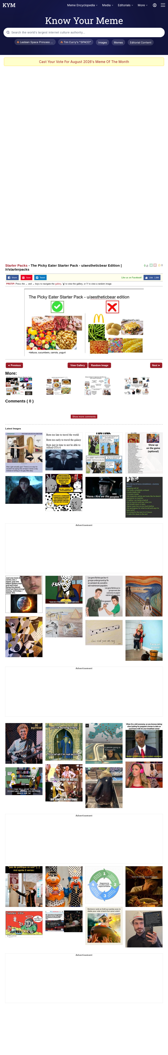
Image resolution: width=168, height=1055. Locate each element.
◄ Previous (14, 365)
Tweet (41, 278)
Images (102, 42)
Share (13, 278)
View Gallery (77, 365)
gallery (58, 284)
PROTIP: (10, 284)
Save (28, 278)
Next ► (156, 365)
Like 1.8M (153, 278)
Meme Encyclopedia (81, 5)
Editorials (124, 5)
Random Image (99, 365)
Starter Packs (16, 265)
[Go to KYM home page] (9, 6)
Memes (118, 42)
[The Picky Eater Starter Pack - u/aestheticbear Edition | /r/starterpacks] (84, 322)
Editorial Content (140, 42)
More (141, 5)
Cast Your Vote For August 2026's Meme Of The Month (84, 62)
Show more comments (84, 416)
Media (106, 5)
